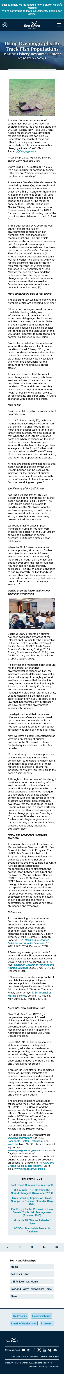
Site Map (15, 1356)
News (14, 1296)
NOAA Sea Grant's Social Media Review (31, 1164)
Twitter (25, 1141)
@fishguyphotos (27, 151)
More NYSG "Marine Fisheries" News (32, 1222)
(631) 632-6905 (12, 1350)
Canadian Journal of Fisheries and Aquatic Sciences (28, 941)
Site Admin (54, 1356)
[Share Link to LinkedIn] (44, 1247)
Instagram (37, 1141)
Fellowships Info (20, 1274)
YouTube (13, 1144)
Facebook (14, 1141)
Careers (43, 1356)
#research (47, 1323)
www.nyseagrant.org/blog (29, 1168)
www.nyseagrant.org (20, 1137)
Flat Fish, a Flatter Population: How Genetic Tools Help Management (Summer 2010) (32, 1212)
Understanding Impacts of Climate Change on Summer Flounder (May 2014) (32, 1201)
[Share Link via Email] (56, 1247)
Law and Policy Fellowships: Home (31, 1289)
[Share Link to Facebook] (20, 1247)
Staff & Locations (29, 1356)
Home (14, 1266)
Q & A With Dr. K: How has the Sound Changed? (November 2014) (32, 1191)
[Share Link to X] (32, 1247)
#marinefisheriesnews (24, 1323)
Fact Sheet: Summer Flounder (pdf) (32, 1185)
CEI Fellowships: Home (24, 1281)
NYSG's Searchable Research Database (32, 1230)
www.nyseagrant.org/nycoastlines (28, 1150)
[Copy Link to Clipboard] (7, 1247)
